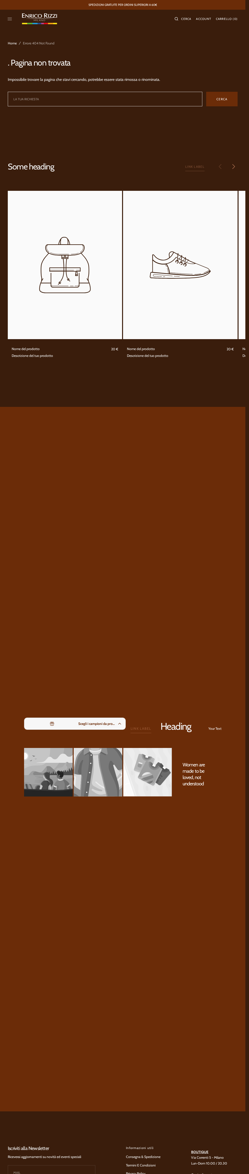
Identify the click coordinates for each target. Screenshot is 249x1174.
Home (12, 43)
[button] (183, 19)
